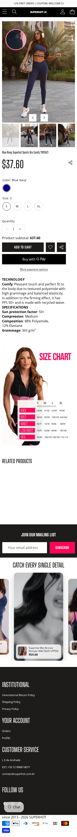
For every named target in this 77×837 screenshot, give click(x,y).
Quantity (8, 221)
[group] (10, 135)
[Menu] (4, 12)
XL (39, 206)
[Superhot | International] (38, 11)
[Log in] (62, 12)
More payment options (34, 269)
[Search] (14, 12)
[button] (72, 12)
